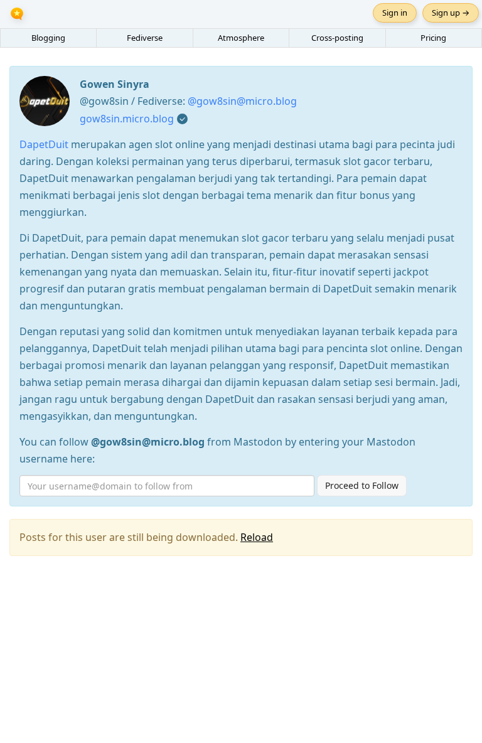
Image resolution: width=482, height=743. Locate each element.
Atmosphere (241, 37)
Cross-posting (337, 37)
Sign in (394, 12)
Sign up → (450, 12)
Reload (256, 537)
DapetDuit (43, 144)
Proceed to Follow (362, 485)
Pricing (433, 37)
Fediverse (145, 37)
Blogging (48, 37)
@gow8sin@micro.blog (242, 101)
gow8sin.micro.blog (127, 119)
